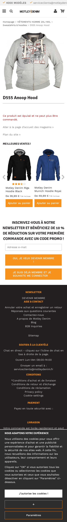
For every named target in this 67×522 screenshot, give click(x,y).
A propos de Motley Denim (33, 318)
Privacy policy (33, 391)
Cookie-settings (33, 395)
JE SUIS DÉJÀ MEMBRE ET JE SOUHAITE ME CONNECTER (32, 274)
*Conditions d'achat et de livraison (33, 380)
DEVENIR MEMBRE (33, 298)
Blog (33, 322)
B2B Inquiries (33, 326)
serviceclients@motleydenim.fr (33, 369)
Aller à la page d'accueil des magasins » (28, 127)
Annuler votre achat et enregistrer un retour (33, 307)
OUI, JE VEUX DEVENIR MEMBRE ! (33, 260)
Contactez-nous (33, 314)
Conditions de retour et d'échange (34, 384)
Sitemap (33, 335)
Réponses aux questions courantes (33, 311)
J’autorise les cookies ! (33, 493)
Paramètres (33, 515)
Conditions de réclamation (34, 387)
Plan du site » (11, 134)
